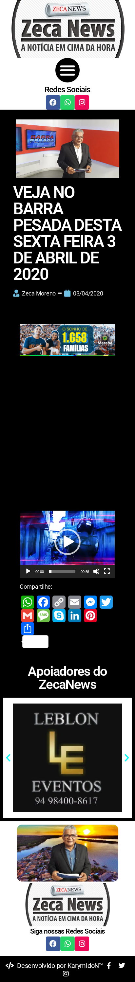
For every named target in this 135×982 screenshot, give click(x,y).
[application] (67, 542)
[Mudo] (96, 571)
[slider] (62, 571)
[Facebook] (53, 102)
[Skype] (59, 615)
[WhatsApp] (27, 602)
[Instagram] (82, 102)
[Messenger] (90, 602)
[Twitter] (106, 602)
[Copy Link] (59, 602)
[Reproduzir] (28, 571)
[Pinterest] (90, 615)
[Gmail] (27, 615)
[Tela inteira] (107, 571)
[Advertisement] (67, 436)
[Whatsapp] (67, 102)
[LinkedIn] (75, 615)
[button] (67, 70)
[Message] (43, 615)
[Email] (75, 602)
